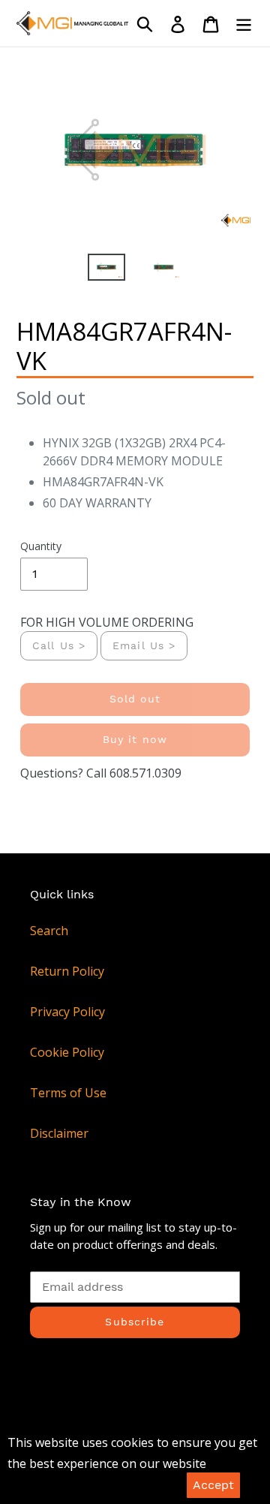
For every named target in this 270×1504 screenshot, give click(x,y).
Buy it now (135, 739)
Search (49, 930)
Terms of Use (68, 1092)
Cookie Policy (67, 1052)
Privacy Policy (67, 1011)
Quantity (41, 546)
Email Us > (144, 645)
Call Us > (59, 645)
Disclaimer (59, 1133)
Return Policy (67, 971)
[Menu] (243, 24)
